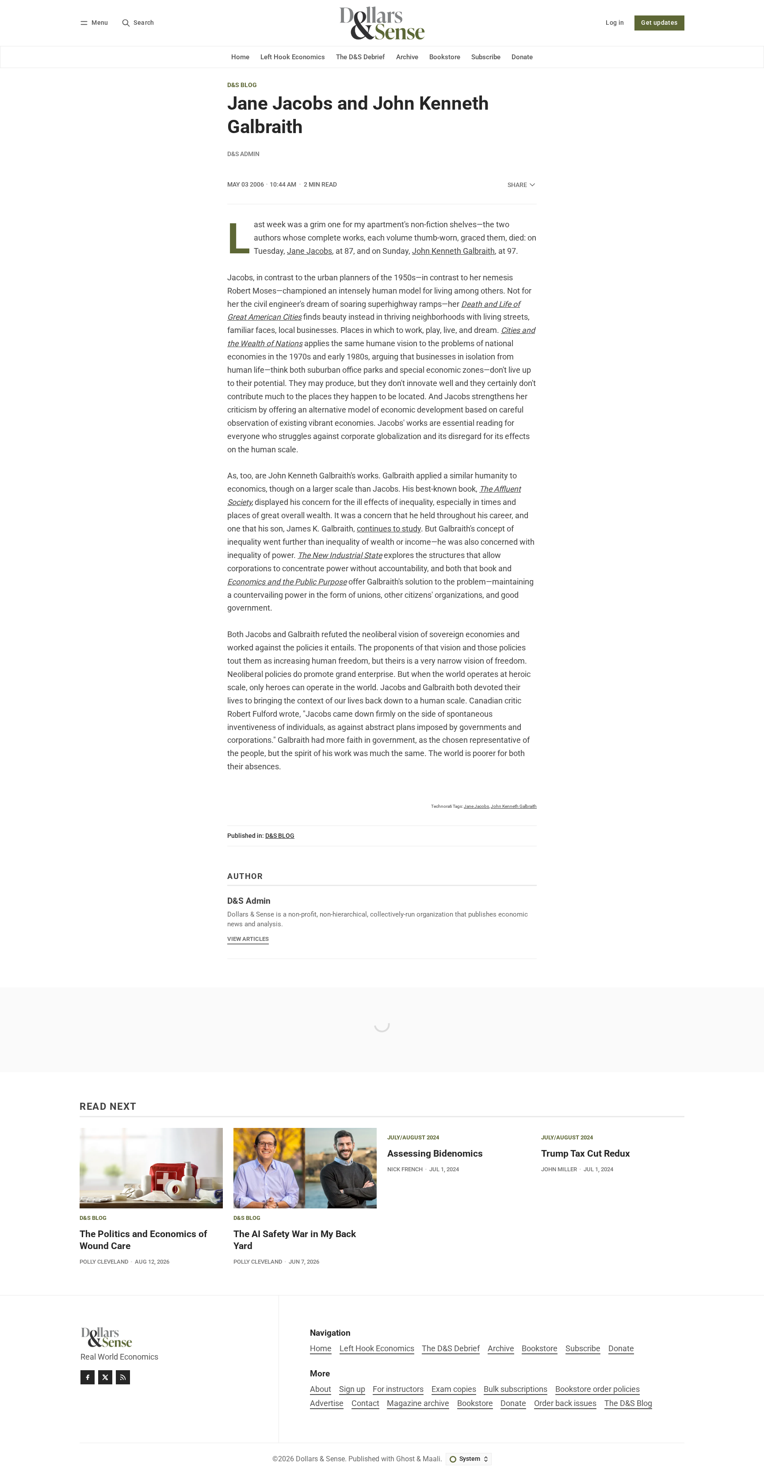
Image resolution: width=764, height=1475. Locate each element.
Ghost (405, 1459)
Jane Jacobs (309, 251)
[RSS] (123, 1377)
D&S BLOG (242, 85)
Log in (615, 23)
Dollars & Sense (320, 1459)
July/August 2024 (413, 1138)
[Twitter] (105, 1377)
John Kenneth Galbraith (453, 251)
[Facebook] (87, 1377)
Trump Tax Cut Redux (585, 1153)
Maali (431, 1459)
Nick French (405, 1169)
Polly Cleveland (104, 1261)
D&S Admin (243, 153)
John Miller (559, 1169)
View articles (248, 939)
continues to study (389, 528)
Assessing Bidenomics (435, 1153)
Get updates (659, 23)
